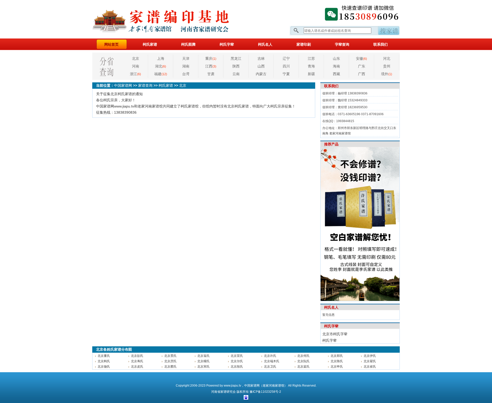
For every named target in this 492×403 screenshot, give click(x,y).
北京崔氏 (370, 366)
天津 (185, 58)
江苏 (311, 58)
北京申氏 (337, 366)
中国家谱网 (123, 85)
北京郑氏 (337, 356)
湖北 (160, 66)
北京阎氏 (104, 361)
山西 (261, 66)
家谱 (223, 392)
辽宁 (286, 58)
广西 (361, 74)
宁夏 (286, 74)
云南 (236, 74)
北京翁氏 (203, 356)
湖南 (185, 66)
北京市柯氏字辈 (334, 334)
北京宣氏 (237, 356)
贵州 (386, 66)
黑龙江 (236, 58)
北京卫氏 (270, 366)
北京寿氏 (137, 361)
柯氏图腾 (188, 44)
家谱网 (169, 19)
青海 (311, 66)
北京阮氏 (303, 361)
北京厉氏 (170, 361)
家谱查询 (145, 85)
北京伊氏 (370, 356)
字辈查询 (342, 44)
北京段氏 (237, 366)
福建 (160, 74)
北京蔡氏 (170, 366)
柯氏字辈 (227, 44)
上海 (160, 58)
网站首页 (111, 44)
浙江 (135, 74)
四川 (286, 66)
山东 (336, 58)
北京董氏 (104, 356)
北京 (135, 58)
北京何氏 (303, 356)
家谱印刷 (303, 44)
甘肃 (210, 74)
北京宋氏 (203, 366)
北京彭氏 (137, 356)
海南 (336, 66)
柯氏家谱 (150, 44)
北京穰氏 (203, 361)
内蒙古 (261, 74)
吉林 (261, 58)
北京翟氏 (370, 361)
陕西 (236, 66)
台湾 (185, 74)
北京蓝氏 (303, 366)
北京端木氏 (271, 361)
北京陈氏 (337, 361)
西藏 (336, 74)
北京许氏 (270, 356)
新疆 (311, 74)
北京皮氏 (137, 366)
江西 (210, 66)
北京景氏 (170, 356)
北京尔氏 (237, 361)
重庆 (210, 58)
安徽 (361, 58)
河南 (135, 66)
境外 (386, 74)
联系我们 (380, 44)
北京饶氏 (104, 366)
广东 (361, 66)
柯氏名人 (265, 44)
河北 (386, 58)
